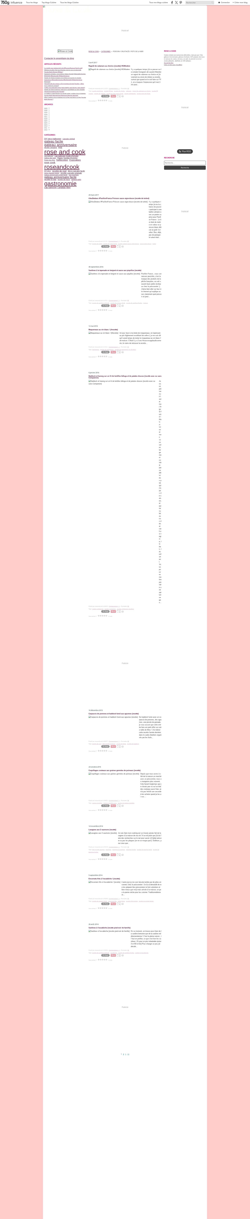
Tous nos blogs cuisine (158, 2)
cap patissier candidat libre (57, 187)
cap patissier (48, 156)
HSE (60, 148)
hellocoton (62, 160)
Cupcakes (75, 160)
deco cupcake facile (76, 171)
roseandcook (61, 167)
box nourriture (74, 175)
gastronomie (60, 183)
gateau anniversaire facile (60, 177)
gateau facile (53, 141)
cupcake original (69, 139)
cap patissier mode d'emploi (66, 156)
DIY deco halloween (52, 139)
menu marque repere (51, 173)
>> (128, 1054)
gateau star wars (50, 158)
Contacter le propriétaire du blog (59, 58)
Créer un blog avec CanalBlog (173, 64)
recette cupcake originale (71, 173)
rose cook (49, 162)
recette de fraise (64, 179)
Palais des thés (49, 160)
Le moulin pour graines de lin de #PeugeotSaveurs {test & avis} (63, 68)
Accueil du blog (168, 63)
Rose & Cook (94, 51)
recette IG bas (50, 180)
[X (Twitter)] (176, 2)
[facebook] (172, 2)
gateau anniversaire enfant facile (55, 175)
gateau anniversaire (60, 145)
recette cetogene (50, 147)
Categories (106, 51)
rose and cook (64, 152)
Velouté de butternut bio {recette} (54, 91)
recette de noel (59, 171)
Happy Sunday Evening (67, 158)
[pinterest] (180, 2)
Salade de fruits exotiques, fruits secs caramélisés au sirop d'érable (64, 89)
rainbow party (76, 179)
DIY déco (47, 171)
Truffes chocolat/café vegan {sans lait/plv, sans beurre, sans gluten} (64, 87)
